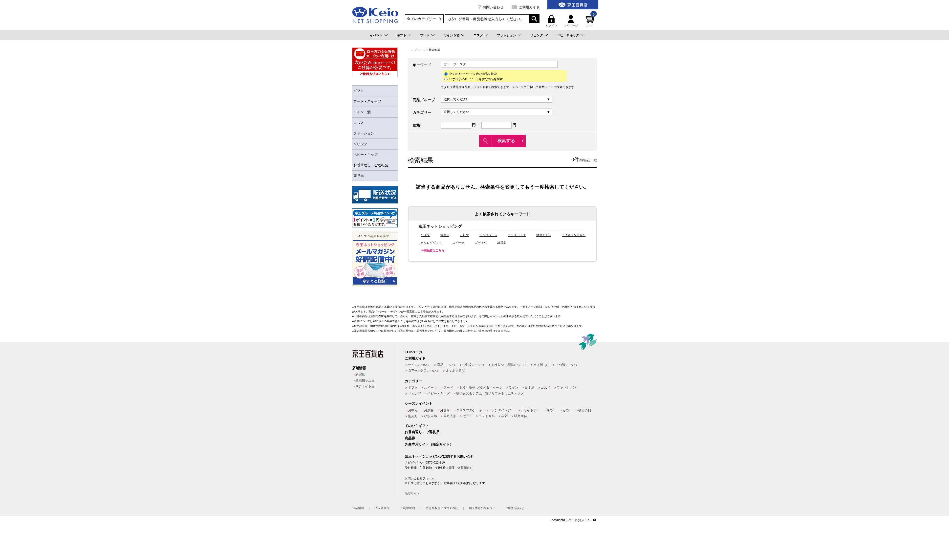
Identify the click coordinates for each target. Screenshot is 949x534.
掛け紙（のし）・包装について (555, 365)
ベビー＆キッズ (568, 35)
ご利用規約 (407, 508)
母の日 (551, 410)
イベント (376, 35)
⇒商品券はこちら (433, 250)
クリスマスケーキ (469, 410)
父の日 (567, 410)
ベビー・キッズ (365, 154)
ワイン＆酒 (452, 35)
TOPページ (413, 352)
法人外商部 (382, 508)
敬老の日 (584, 410)
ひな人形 (430, 416)
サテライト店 (365, 386)
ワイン (425, 235)
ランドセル (487, 416)
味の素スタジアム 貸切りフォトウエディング (490, 393)
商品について (446, 365)
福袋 (504, 416)
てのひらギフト (417, 426)
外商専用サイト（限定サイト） (429, 444)
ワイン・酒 (362, 112)
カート (590, 21)
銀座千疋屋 (543, 235)
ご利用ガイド (529, 7)
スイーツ (458, 243)
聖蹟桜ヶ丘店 (365, 380)
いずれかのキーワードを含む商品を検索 (476, 79)
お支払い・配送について (509, 365)
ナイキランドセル (573, 235)
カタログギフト (431, 243)
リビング (536, 35)
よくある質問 (455, 371)
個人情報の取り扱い (482, 508)
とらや (464, 235)
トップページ (417, 50)
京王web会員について (423, 371)
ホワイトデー (530, 410)
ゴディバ (481, 243)
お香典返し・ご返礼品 (370, 165)
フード (425, 35)
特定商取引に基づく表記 (442, 508)
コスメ (478, 35)
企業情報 (358, 508)
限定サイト (412, 493)
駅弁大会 (520, 416)
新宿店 (360, 374)
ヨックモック (517, 235)
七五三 (467, 416)
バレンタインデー (501, 410)
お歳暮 (429, 410)
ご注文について (474, 365)
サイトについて (419, 365)
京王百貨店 (576, 520)
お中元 (413, 410)
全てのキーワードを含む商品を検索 (473, 74)
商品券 (358, 176)
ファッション (506, 35)
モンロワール (488, 235)
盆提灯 (413, 416)
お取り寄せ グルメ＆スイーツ (480, 387)
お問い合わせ (493, 7)
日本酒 (529, 387)
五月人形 (449, 416)
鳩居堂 (501, 243)
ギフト (401, 35)
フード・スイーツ (367, 101)
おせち (445, 410)
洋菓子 (444, 235)
